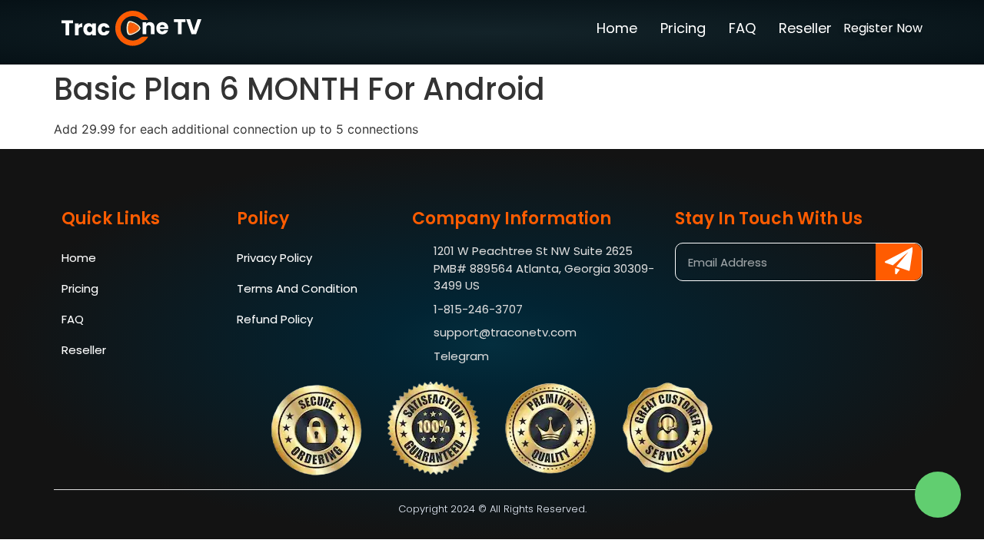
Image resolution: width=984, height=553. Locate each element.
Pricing (683, 28)
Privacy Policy (274, 258)
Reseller (805, 28)
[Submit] (899, 261)
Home (617, 28)
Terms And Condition (297, 288)
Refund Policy (275, 319)
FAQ (742, 28)
